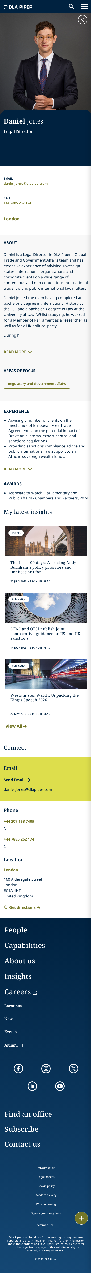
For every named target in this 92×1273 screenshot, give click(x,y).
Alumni (11, 1045)
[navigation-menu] (84, 6)
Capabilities (24, 945)
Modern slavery (46, 1195)
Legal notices (46, 1177)
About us (19, 960)
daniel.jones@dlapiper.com (26, 183)
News (9, 1018)
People (15, 930)
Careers (17, 991)
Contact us (22, 1144)
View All (13, 726)
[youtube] (60, 1086)
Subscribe (21, 1129)
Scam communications (46, 1213)
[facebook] (18, 1068)
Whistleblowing (46, 1204)
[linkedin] (32, 1086)
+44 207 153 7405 (19, 821)
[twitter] (73, 1068)
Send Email (14, 779)
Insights (18, 976)
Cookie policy (46, 1186)
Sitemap (42, 1225)
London (12, 219)
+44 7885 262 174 (17, 203)
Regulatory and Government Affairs (37, 383)
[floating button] (81, 1218)
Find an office (28, 1114)
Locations (13, 1005)
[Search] (71, 6)
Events (10, 1031)
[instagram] (46, 1068)
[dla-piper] (18, 6)
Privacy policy (46, 1168)
